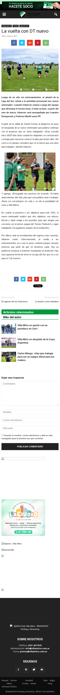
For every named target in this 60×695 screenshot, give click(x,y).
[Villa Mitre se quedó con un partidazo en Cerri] (8, 329)
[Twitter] (34, 670)
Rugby (52, 680)
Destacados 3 (6, 26)
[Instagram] (26, 670)
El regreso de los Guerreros (14, 301)
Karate (33, 683)
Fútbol (15, 26)
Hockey (25, 683)
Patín (45, 680)
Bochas (14, 680)
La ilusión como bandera (47, 301)
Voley (50, 683)
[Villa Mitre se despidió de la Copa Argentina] (8, 343)
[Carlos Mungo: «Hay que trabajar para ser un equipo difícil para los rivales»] (8, 357)
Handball (29, 680)
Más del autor (12, 317)
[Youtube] (42, 670)
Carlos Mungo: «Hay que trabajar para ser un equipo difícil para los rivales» (35, 357)
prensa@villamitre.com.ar (33, 651)
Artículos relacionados (18, 312)
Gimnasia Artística (9, 686)
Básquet (5, 680)
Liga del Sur (24, 26)
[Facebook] (18, 670)
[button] (56, 14)
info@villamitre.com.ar (37, 648)
